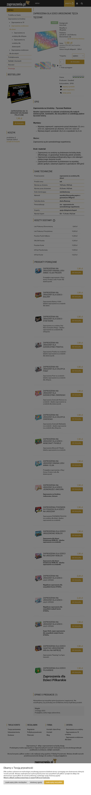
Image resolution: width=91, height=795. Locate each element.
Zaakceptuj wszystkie (54, 782)
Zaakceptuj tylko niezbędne (16, 782)
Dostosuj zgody (36, 782)
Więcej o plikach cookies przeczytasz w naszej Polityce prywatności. (27, 778)
